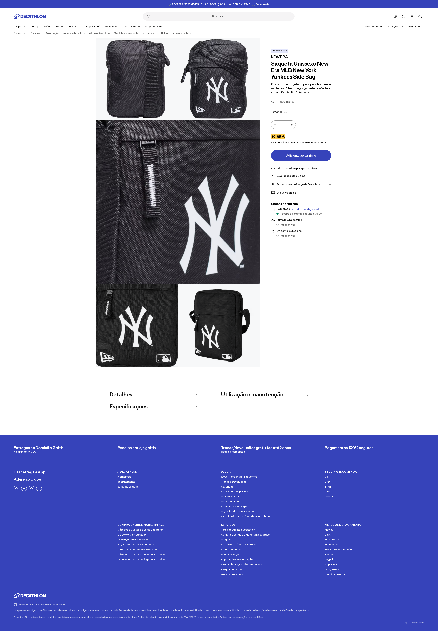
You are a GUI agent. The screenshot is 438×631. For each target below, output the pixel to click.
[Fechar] (421, 4)
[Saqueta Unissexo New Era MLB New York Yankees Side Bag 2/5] (137, 79)
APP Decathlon (374, 26)
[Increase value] (291, 125)
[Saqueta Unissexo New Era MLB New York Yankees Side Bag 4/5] (137, 325)
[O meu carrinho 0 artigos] (420, 16)
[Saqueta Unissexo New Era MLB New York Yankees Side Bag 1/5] (219, 79)
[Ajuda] (404, 16)
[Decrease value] (275, 125)
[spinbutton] (283, 124)
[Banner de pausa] (416, 4)
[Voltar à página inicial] (30, 16)
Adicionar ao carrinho (301, 155)
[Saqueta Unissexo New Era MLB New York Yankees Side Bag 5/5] (219, 325)
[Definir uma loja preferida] (395, 16)
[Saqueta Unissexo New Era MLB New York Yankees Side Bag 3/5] (178, 202)
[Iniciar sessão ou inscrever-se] (412, 16)
